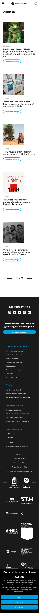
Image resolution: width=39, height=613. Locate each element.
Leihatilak (9, 437)
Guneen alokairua (12, 358)
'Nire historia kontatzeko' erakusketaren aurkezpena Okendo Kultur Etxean (16, 252)
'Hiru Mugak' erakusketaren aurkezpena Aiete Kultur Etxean (19, 152)
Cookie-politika (19, 591)
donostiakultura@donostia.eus (18, 446)
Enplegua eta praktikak (14, 362)
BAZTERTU (19, 602)
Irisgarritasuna (19, 458)
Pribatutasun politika (19, 467)
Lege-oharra (19, 454)
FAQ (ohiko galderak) (13, 434)
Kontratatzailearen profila (15, 370)
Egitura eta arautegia (13, 410)
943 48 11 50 (12, 442)
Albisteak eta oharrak (13, 390)
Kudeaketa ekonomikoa (14, 417)
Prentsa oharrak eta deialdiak (16, 393)
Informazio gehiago (12, 61)
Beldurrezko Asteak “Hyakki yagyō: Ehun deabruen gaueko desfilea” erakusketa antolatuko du (19, 52)
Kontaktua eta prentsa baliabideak (18, 397)
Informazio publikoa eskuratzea (17, 421)
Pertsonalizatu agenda (19, 332)
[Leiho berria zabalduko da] (9, 312)
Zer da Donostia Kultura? (15, 351)
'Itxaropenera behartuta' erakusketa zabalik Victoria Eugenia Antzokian (16, 202)
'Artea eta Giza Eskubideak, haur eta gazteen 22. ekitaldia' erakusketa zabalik (18, 104)
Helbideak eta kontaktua (15, 355)
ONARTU (19, 597)
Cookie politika (19, 463)
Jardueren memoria (13, 377)
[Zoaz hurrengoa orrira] (29, 278)
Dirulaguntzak (11, 366)
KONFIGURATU (19, 607)
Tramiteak (9, 373)
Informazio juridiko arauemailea (17, 414)
